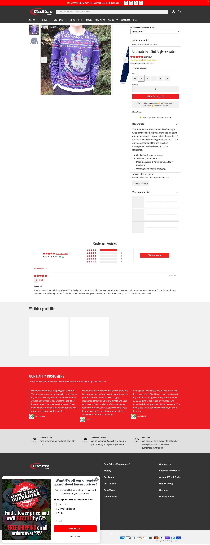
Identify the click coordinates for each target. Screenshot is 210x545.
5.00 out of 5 (62, 253)
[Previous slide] (44, 60)
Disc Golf (32, 20)
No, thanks (75, 536)
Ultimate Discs (124, 533)
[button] (137, 57)
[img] (40, 276)
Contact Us (165, 464)
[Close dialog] (96, 479)
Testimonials (110, 496)
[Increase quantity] (176, 89)
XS (135, 78)
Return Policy (166, 483)
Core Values (110, 490)
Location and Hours (169, 470)
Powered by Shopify (149, 541)
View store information (141, 183)
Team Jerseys (100, 20)
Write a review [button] (154, 255)
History (107, 470)
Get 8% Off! (75, 528)
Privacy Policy (166, 496)
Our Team (109, 477)
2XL (167, 78)
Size (135, 74)
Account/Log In (175, 533)
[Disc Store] (41, 11)
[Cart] (178, 11)
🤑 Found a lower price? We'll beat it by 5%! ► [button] (156, 117)
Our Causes (110, 483)
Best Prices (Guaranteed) (117, 464)
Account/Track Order (170, 477)
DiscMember (125, 20)
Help (132, 533)
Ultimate (45, 20)
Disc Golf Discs (112, 533)
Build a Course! (76, 20)
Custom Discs (59, 20)
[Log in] (172, 11)
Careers (163, 490)
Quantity (135, 85)
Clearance (88, 20)
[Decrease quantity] (135, 89)
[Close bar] (208, 1)
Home (134, 44)
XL (160, 78)
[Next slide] (125, 60)
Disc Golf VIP (113, 20)
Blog (135, 20)
